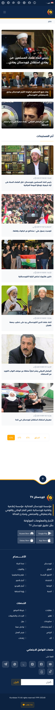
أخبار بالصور (20, 580)
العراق (49, 569)
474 (28, 438)
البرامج (49, 632)
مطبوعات (48, 621)
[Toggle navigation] (5, 12)
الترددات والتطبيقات (16, 616)
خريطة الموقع (18, 610)
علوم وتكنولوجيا (18, 575)
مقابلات (48, 610)
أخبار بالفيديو (19, 586)
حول (22, 621)
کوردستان (48, 563)
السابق (37, 438)
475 (19, 438)
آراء (50, 638)
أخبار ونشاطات (46, 627)
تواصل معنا (19, 627)
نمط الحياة (20, 563)
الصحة (49, 591)
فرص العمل (19, 632)
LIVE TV (28, 705)
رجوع (49, 21)
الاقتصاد (48, 580)
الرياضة (49, 586)
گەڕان (16, 682)
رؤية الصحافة (19, 591)
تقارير (50, 616)
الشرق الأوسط (46, 575)
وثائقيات (21, 569)
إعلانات (21, 638)
